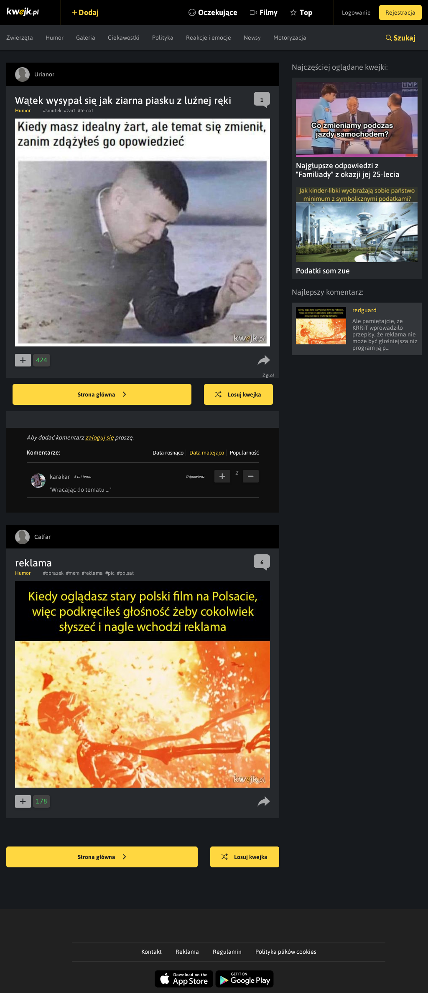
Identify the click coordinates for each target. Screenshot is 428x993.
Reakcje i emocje (208, 37)
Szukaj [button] (404, 37)
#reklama (92, 573)
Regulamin (227, 951)
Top (306, 12)
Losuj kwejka (244, 394)
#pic (110, 573)
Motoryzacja (289, 37)
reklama (33, 563)
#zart (69, 111)
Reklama (187, 951)
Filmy (269, 12)
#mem (72, 573)
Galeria (85, 37)
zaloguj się (99, 437)
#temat (85, 111)
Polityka (162, 37)
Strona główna (97, 394)
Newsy (252, 37)
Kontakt (151, 951)
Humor (55, 37)
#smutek (52, 111)
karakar (60, 476)
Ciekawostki (124, 37)
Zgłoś (268, 375)
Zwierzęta (19, 37)
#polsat (125, 573)
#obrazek (53, 573)
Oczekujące (217, 12)
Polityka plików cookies (285, 951)
